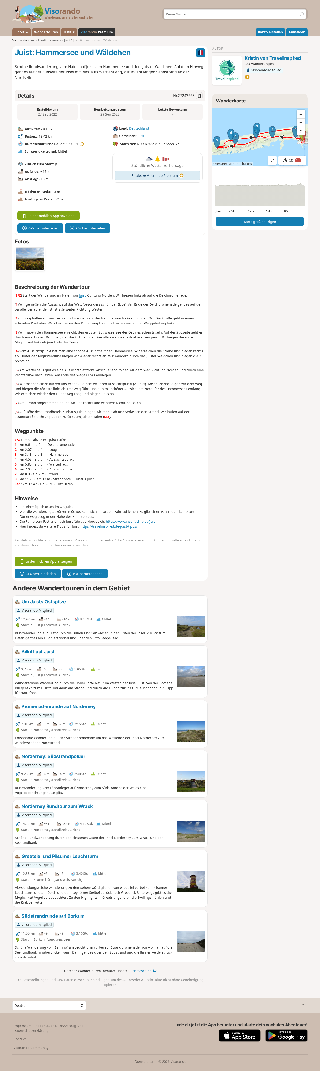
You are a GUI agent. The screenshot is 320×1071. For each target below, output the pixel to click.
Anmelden (297, 32)
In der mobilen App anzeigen (51, 216)
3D (294, 160)
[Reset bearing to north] (301, 131)
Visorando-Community (31, 1047)
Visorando (19, 40)
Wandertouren (46, 32)
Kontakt (20, 1039)
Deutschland (139, 128)
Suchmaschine (141, 971)
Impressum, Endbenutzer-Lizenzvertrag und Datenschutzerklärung (49, 1028)
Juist (141, 136)
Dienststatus (144, 1061)
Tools (20, 32)
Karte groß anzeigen (260, 221)
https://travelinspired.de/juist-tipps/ (109, 526)
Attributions (244, 164)
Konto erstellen (270, 32)
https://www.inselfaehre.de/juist (131, 521)
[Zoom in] (301, 114)
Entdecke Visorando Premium (155, 175)
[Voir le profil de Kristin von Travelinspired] (227, 70)
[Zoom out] (301, 122)
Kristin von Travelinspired (273, 58)
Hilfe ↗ (69, 32)
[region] (260, 137)
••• (32, 40)
